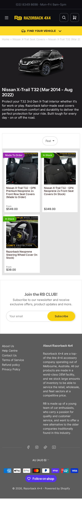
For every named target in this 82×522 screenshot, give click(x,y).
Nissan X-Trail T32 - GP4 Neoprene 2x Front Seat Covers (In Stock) (59, 191)
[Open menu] (6, 17)
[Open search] (64, 17)
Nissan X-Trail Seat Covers (29, 39)
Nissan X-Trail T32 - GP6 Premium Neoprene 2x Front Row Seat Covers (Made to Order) (21, 192)
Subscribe (61, 316)
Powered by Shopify (57, 488)
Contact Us (9, 355)
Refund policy (11, 364)
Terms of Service (13, 360)
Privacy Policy (11, 369)
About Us (8, 346)
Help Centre (10, 350)
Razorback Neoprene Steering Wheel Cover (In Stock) (21, 254)
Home (5, 39)
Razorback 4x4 (32, 488)
